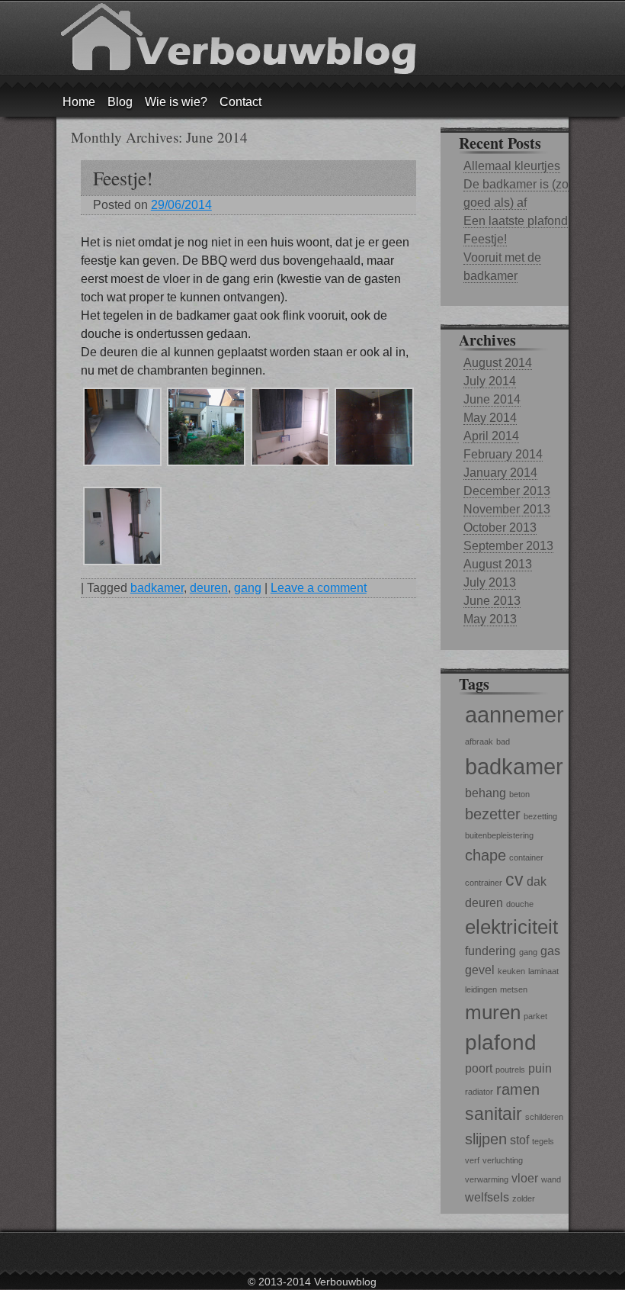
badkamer (157, 587)
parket (535, 1016)
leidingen (481, 989)
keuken (511, 971)
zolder (523, 1198)
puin (540, 1068)
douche (520, 904)
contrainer (483, 882)
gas (550, 950)
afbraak (479, 741)
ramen (518, 1089)
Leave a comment (319, 587)
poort (478, 1068)
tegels (543, 1141)
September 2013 (508, 545)
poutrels (510, 1069)
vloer (524, 1178)
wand (551, 1179)
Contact (240, 101)
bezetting (540, 816)
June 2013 (492, 600)
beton (519, 794)
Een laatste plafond (515, 220)
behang (485, 792)
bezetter (493, 814)
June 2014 (492, 399)
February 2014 (503, 454)
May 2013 (490, 619)
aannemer (514, 714)
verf (472, 1160)
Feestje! (123, 178)
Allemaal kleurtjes (511, 165)
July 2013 (489, 582)
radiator (479, 1091)
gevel (480, 969)
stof (519, 1140)
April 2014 (491, 435)
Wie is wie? (176, 101)
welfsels (487, 1197)
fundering (490, 950)
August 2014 (497, 362)
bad (503, 741)
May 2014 (490, 417)
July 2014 (489, 381)
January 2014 (500, 472)
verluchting (502, 1160)
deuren (209, 587)
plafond (501, 1042)
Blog (120, 101)
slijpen (486, 1139)
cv (514, 879)
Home (78, 101)
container (526, 857)
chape (485, 855)
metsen (513, 989)
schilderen (544, 1116)
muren (493, 1012)
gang (247, 587)
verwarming (486, 1179)
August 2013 (497, 564)
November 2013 (506, 509)
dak (536, 881)
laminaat (543, 971)
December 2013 (506, 490)
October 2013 (500, 527)
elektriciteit (511, 927)
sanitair (493, 1114)
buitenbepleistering (499, 835)
